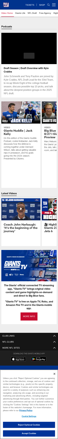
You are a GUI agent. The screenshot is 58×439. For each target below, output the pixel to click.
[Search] (48, 5)
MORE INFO (29, 316)
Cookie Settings (29, 416)
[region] (29, 404)
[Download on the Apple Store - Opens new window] (18, 359)
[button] (29, 56)
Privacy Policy (25, 410)
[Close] (54, 374)
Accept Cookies (29, 433)
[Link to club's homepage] (6, 3)
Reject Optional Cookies (29, 425)
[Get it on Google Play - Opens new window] (39, 360)
